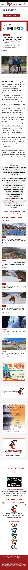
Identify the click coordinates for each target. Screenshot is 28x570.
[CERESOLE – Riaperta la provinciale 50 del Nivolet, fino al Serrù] (14, 276)
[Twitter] (11, 468)
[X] (11, 28)
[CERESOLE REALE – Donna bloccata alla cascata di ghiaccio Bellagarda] (14, 322)
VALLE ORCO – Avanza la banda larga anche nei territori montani (13, 354)
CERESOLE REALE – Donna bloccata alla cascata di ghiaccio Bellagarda (13, 332)
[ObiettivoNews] (14, 4)
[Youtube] (15, 468)
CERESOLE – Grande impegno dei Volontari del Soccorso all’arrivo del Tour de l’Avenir (14, 240)
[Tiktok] (19, 468)
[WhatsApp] (15, 28)
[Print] (18, 28)
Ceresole (6, 35)
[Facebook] (8, 28)
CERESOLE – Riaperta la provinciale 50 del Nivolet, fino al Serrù (14, 286)
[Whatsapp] (15, 472)
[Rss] (12, 472)
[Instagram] (8, 468)
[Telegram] (22, 28)
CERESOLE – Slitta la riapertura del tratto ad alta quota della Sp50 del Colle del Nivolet (14, 309)
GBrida (5, 50)
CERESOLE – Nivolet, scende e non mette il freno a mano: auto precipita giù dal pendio (14, 264)
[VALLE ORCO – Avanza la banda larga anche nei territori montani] (14, 344)
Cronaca (4, 260)
